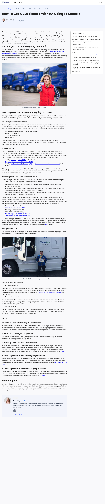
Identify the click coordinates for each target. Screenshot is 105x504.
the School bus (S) (16, 164)
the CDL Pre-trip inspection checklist (49, 292)
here (46, 225)
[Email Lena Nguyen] (14, 410)
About (15, 2)
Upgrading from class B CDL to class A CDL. (19, 162)
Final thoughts (76, 71)
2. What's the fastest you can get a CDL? (85, 57)
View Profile (16, 414)
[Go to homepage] (5, 2)
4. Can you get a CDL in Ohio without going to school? (86, 63)
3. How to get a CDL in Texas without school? (86, 60)
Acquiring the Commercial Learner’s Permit (85, 47)
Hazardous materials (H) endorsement (47, 164)
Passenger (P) (27, 164)
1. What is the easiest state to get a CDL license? (87, 55)
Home (4, 9)
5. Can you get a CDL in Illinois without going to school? (86, 68)
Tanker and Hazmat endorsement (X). (17, 216)
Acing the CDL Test (78, 50)
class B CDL (22, 160)
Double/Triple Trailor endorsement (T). (18, 214)
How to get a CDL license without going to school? (86, 39)
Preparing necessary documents (82, 42)
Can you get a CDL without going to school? (84, 36)
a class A (13, 160)
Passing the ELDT (78, 44)
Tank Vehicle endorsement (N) (15, 208)
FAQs (73, 52)
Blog (20, 2)
